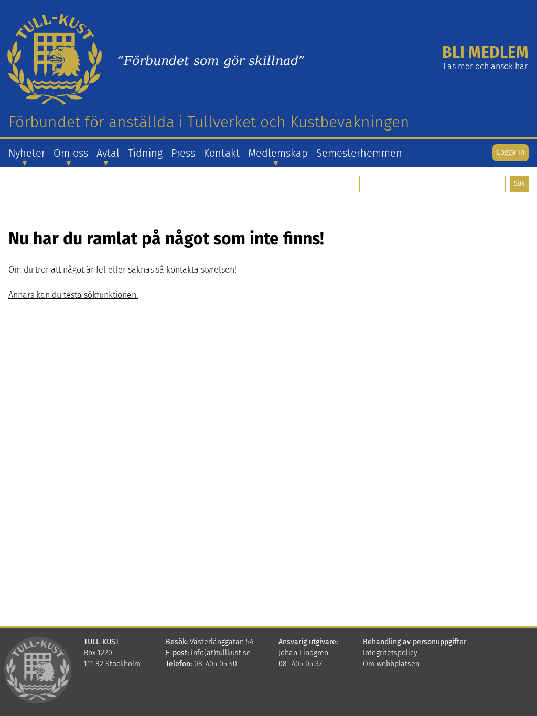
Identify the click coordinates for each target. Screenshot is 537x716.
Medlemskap (278, 153)
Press (183, 153)
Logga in (510, 152)
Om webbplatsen (391, 663)
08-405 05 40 (215, 663)
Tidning (145, 153)
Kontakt (221, 153)
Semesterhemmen (359, 153)
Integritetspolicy (390, 652)
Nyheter (26, 153)
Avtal (108, 153)
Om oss (70, 153)
